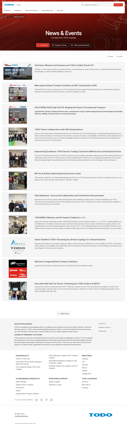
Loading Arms (86, 374)
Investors (85, 388)
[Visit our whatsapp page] (51, 400)
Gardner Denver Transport (24, 385)
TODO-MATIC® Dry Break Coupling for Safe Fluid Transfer (29, 363)
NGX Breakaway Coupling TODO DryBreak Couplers (63, 357)
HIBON (18, 391)
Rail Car (84, 368)
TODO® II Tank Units (23, 359)
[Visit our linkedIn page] (36, 400)
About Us (85, 382)
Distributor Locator (55, 385)
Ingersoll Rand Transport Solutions (27, 394)
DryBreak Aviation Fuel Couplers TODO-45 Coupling (63, 367)
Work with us (86, 385)
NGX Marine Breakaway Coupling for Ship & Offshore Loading (63, 362)
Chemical (85, 359)
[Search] (82, 5)
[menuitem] (8, 10)
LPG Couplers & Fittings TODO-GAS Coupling (28, 368)
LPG (83, 362)
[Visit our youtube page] (41, 400)
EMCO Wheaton (21, 382)
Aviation (84, 371)
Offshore (85, 365)
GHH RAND (20, 388)
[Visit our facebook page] (46, 400)
